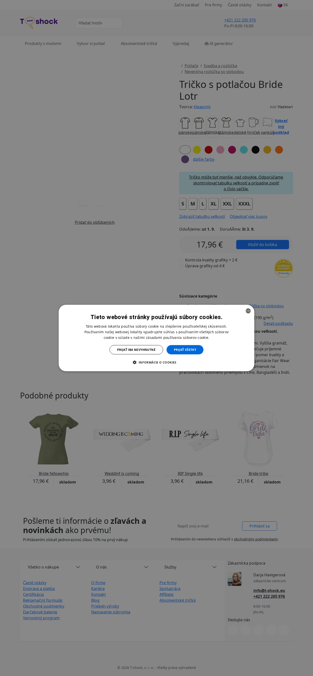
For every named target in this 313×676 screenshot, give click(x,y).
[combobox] (248, 310)
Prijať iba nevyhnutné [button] (136, 350)
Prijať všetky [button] (185, 350)
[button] (156, 362)
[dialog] (156, 338)
